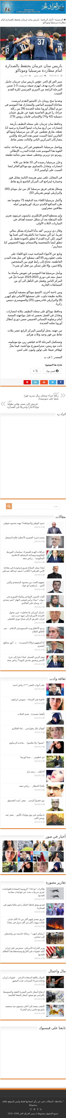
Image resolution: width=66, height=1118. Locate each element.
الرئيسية (59, 19)
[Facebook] (38, 1109)
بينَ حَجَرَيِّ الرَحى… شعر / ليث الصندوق (26, 800)
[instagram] (30, 1109)
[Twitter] (34, 1109)
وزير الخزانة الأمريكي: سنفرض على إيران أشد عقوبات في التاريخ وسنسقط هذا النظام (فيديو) (24, 951)
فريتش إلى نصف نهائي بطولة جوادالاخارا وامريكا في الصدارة (23, 404)
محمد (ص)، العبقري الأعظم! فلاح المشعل (25, 537)
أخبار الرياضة (47, 19)
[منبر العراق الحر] (33, 7)
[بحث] (9, 506)
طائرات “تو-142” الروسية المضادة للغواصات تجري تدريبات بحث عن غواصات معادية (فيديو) (23, 892)
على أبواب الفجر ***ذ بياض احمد (29, 685)
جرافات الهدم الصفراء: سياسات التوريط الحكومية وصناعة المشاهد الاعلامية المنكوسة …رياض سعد (26, 555)
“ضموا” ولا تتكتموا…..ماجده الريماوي (27, 742)
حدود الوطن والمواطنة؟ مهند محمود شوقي (24, 523)
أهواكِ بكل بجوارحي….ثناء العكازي (28, 728)
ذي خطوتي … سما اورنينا (32, 757)
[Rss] (40, 1109)
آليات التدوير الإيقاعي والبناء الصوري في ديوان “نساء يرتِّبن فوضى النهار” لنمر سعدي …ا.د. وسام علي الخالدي (24, 599)
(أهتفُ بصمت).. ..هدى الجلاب (31, 714)
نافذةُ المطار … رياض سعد (32, 786)
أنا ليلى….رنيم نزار (36, 771)
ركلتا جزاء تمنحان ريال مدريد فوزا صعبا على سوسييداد (41, 396)
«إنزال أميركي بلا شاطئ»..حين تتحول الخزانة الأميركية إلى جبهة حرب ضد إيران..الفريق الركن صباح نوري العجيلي (26, 615)
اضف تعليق (38, 76)
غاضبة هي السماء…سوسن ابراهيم (28, 699)
